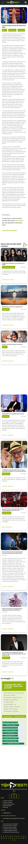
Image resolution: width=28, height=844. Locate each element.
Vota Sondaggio (7, 716)
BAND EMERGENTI (7, 527)
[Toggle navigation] (3, 2)
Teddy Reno (6, 474)
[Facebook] (10, 796)
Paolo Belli (6, 416)
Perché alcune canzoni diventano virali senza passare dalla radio (12, 552)
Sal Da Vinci (6, 658)
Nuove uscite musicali (8, 804)
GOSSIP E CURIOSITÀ (7, 435)
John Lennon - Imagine (9, 695)
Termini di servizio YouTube (10, 825)
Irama (4, 30)
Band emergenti (7, 805)
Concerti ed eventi (7, 800)
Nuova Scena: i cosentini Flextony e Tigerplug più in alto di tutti (13, 509)
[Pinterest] (13, 796)
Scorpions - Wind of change (10, 709)
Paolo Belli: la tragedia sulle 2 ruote (13, 414)
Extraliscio (21, 30)
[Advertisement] (14, 380)
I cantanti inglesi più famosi (10, 830)
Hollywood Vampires (8, 267)
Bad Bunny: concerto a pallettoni (12, 307)
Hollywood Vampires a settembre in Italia (13, 263)
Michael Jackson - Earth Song (11, 711)
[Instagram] (15, 796)
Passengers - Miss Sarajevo (10, 699)
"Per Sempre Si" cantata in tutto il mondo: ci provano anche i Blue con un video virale (14, 654)
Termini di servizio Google (9, 827)
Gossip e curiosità (7, 802)
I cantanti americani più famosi (11, 832)
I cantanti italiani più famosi (10, 829)
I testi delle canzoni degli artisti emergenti (13, 818)
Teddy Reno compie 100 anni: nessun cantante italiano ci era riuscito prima (14, 470)
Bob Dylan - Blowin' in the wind (11, 706)
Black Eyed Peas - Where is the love (13, 697)
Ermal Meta (12, 30)
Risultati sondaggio (19, 716)
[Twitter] (17, 796)
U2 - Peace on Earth (9, 702)
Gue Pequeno (6, 513)
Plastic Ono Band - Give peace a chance (14, 693)
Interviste (5, 807)
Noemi (5, 347)
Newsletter (20, 221)
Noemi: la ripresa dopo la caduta (12, 344)
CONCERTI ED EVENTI (9, 230)
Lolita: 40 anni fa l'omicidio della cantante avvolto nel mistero (12, 609)
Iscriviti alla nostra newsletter (10, 824)
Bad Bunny (6, 309)
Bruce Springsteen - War (10, 704)
